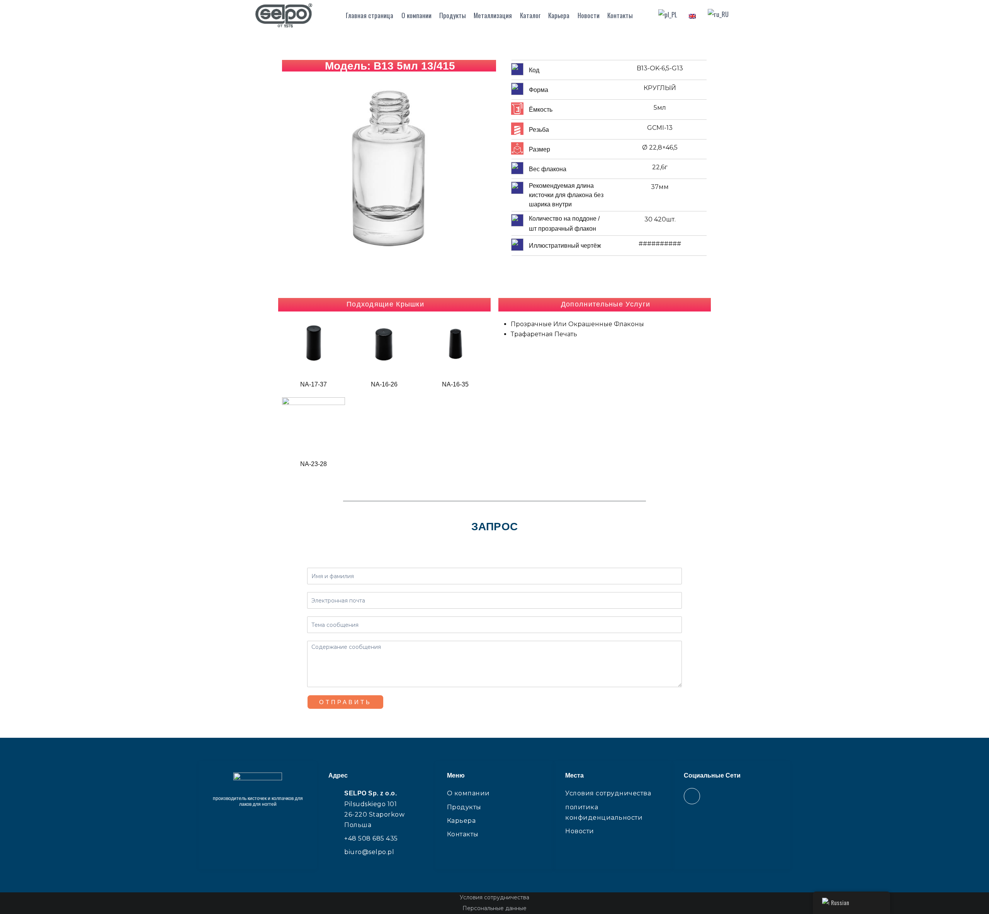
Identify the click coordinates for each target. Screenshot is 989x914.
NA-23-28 (313, 464)
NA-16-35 (455, 384)
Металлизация (493, 15)
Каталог (530, 15)
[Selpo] (284, 15)
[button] (289, 174)
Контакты (620, 15)
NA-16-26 (384, 384)
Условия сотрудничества (494, 897)
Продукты (452, 15)
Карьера (558, 15)
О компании (416, 15)
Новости (589, 15)
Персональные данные (494, 908)
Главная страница (369, 15)
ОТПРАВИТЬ (345, 702)
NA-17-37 (313, 384)
